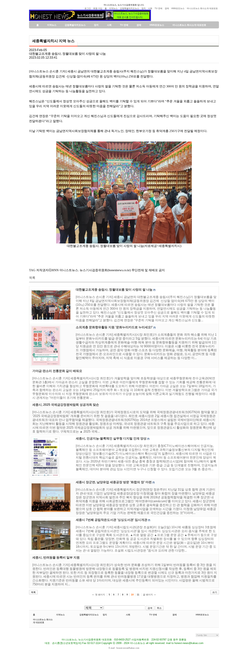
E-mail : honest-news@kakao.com (124, 648)
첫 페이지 (100, 594)
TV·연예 (153, 614)
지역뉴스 (60, 614)
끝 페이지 (148, 594)
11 (138, 594)
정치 (105, 614)
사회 (128, 614)
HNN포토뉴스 (202, 614)
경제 (174, 614)
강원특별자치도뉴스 (89, 614)
